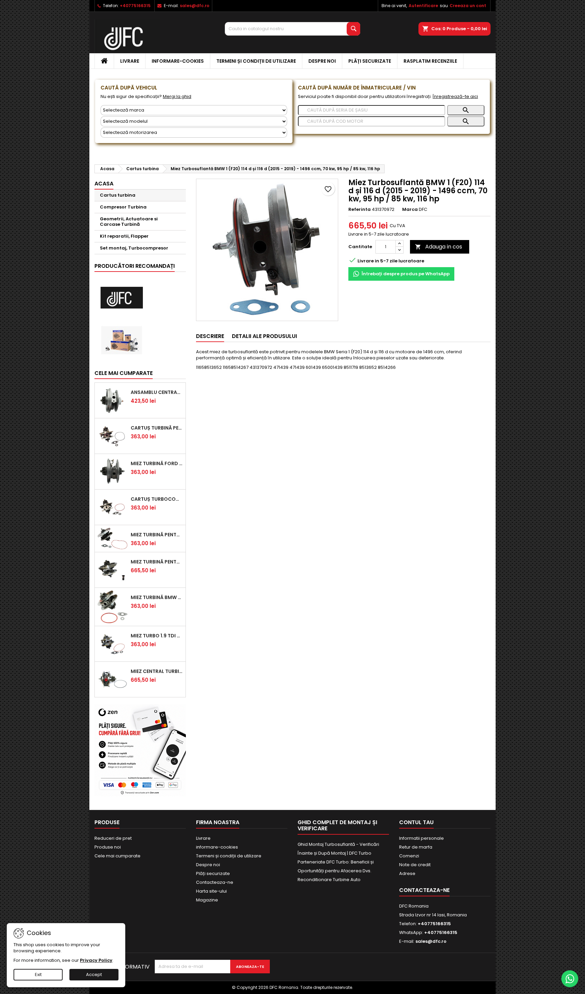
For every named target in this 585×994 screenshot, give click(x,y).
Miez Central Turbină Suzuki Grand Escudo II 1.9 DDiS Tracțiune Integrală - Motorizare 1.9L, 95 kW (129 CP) (157, 671)
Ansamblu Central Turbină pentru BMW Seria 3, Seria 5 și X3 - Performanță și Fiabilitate (157, 392)
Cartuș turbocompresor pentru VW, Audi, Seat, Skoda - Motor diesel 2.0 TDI (157, 499)
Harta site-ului (211, 891)
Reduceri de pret (113, 838)
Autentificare (423, 5)
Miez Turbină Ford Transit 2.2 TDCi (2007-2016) (157, 463)
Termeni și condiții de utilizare (256, 61)
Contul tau (416, 822)
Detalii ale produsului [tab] (264, 336)
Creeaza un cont (468, 5)
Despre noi (322, 61)
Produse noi (107, 847)
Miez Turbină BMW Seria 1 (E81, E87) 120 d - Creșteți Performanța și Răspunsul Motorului (157, 597)
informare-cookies (178, 61)
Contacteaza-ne (214, 882)
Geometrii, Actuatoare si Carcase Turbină (129, 221)
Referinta (359, 209)
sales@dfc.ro (194, 5)
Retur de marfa (415, 847)
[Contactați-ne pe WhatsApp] (569, 978)
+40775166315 (135, 5)
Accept (94, 974)
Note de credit (415, 864)
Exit (38, 974)
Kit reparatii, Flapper (124, 236)
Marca (410, 209)
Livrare (129, 61)
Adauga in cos (438, 247)
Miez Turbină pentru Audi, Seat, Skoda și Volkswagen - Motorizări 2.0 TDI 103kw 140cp (157, 561)
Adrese (407, 873)
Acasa (103, 183)
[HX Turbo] (121, 340)
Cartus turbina (117, 195)
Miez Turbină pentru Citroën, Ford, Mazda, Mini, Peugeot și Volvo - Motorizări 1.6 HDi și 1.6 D (157, 534)
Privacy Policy (96, 960)
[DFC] (121, 298)
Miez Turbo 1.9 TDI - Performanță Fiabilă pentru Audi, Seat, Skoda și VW (157, 635)
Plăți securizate (369, 61)
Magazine (207, 900)
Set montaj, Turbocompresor (134, 248)
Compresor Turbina (123, 207)
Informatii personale (421, 838)
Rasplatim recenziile (430, 61)
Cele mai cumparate (123, 373)
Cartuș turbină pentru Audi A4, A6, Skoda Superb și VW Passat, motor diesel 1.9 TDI (157, 428)
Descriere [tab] (210, 336)
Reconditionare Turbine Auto (329, 879)
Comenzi (409, 856)
